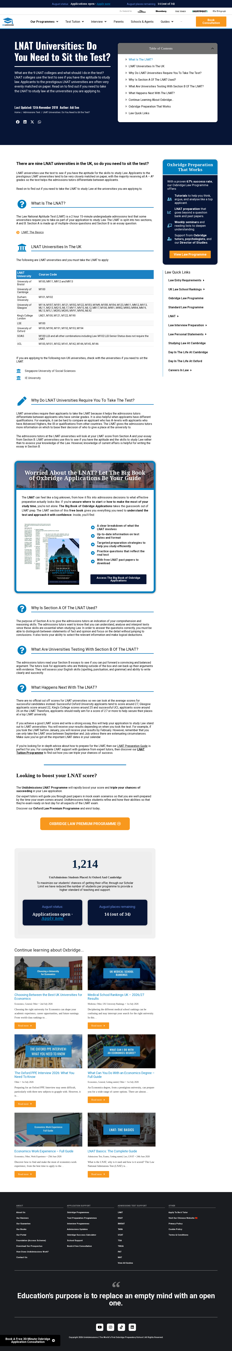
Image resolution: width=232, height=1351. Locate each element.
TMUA (121, 1246)
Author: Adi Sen (69, 107)
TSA (120, 1240)
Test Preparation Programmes (82, 1218)
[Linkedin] (132, 1327)
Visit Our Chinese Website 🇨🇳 (183, 1218)
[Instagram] (110, 1327)
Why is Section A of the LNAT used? (152, 79)
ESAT (120, 1218)
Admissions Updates (77, 1229)
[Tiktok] (121, 1327)
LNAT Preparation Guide (132, 746)
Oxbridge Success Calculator (81, 1235)
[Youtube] (99, 1327)
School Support (75, 1240)
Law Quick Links (139, 113)
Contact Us (21, 1257)
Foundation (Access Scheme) (31, 1240)
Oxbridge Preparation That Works (150, 106)
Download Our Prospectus (29, 1246)
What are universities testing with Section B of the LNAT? (166, 86)
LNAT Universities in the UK (146, 66)
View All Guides (125, 1263)
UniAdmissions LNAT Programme (45, 787)
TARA (120, 1229)
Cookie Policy (175, 1229)
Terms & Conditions (178, 1235)
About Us (20, 1212)
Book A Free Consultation (79, 1246)
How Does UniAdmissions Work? (32, 1252)
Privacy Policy (176, 1223)
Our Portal (21, 1235)
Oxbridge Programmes (78, 1212)
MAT (120, 1257)
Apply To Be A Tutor (178, 1212)
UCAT (120, 1235)
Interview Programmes (78, 1223)
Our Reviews (22, 1218)
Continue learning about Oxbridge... (151, 99)
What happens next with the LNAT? (152, 93)
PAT (119, 1252)
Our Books (21, 1229)
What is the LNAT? (141, 59)
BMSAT (121, 1223)
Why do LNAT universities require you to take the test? (165, 73)
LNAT (120, 1212)
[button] (212, 48)
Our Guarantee (23, 1223)
